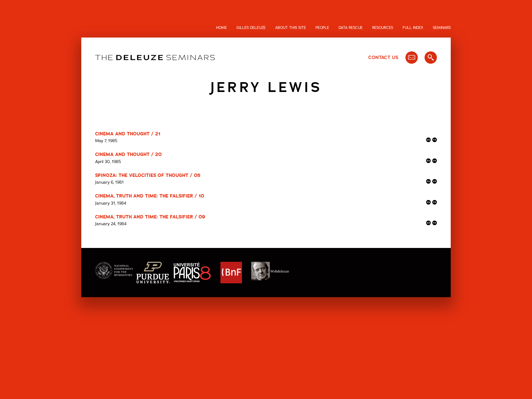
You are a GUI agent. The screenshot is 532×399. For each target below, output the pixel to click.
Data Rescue (351, 27)
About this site (290, 27)
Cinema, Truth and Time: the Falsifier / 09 (150, 217)
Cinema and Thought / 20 (128, 154)
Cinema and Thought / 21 (127, 134)
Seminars (442, 27)
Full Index (413, 27)
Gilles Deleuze (251, 27)
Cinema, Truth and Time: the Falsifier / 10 (149, 196)
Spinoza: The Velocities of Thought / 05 (147, 175)
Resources (382, 27)
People (322, 27)
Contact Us (383, 57)
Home (221, 27)
